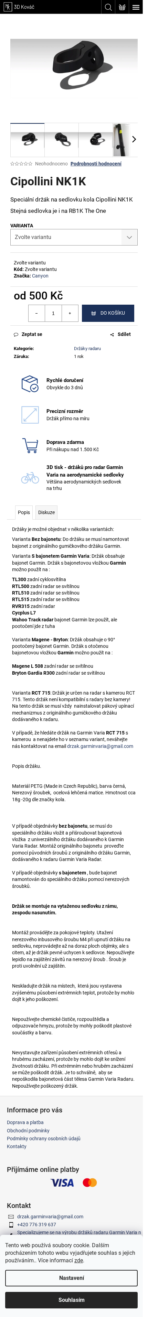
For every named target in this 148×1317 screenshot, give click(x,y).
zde (78, 1260)
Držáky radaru (87, 348)
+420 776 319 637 (36, 1224)
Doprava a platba (25, 1122)
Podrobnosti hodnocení (96, 163)
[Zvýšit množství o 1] (70, 313)
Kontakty (17, 1146)
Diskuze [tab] (46, 512)
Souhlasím (72, 1300)
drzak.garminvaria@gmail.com (100, 746)
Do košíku (113, 313)
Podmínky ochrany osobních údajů (44, 1138)
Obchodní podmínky (28, 1130)
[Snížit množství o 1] (37, 313)
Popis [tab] (24, 512)
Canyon (40, 276)
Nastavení (71, 1278)
